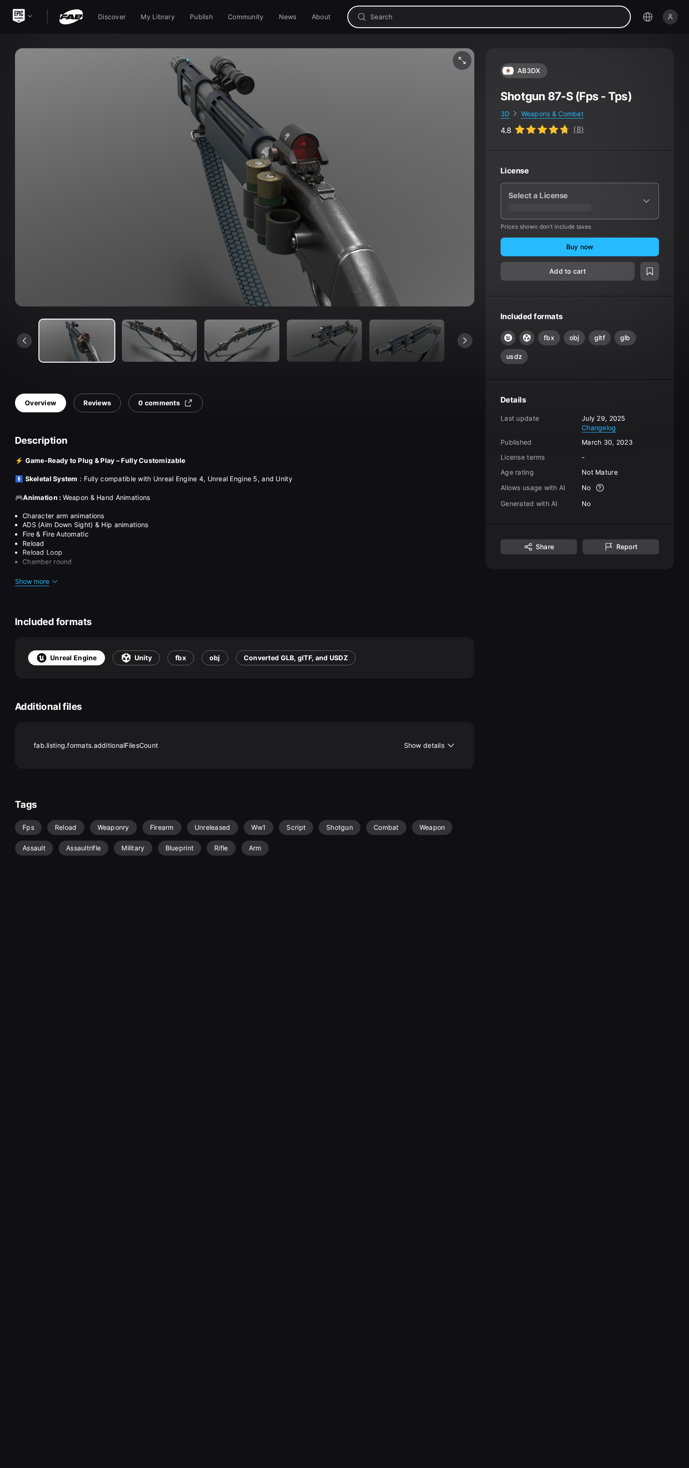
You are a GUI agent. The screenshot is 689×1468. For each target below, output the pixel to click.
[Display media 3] (324, 341)
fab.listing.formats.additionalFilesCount (239, 745)
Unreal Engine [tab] (73, 658)
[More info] (600, 488)
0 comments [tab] (159, 403)
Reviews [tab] (97, 403)
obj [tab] (215, 658)
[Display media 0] (76, 341)
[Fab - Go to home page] (71, 16)
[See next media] (464, 340)
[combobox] (495, 17)
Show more (32, 581)
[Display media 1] (159, 341)
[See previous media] (24, 340)
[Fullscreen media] (462, 60)
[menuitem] (111, 16)
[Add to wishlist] (649, 271)
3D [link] (505, 114)
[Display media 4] (406, 341)
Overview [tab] (40, 403)
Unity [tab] (143, 658)
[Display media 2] (241, 341)
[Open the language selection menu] (647, 16)
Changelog (599, 428)
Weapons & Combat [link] (552, 114)
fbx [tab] (180, 658)
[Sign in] (670, 16)
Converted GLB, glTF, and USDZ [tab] (296, 658)
